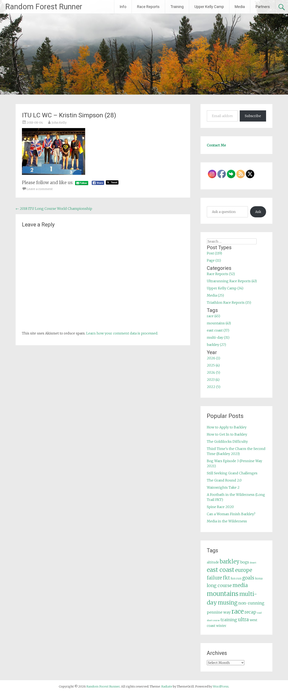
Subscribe (253, 116)
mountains (222, 594)
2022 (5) (213, 387)
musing (227, 602)
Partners (263, 6)
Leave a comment (40, 189)
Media (240, 6)
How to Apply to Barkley (226, 427)
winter (221, 626)
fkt (226, 578)
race (237, 611)
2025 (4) (213, 365)
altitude (213, 562)
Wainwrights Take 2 (223, 487)
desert (253, 562)
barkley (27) (216, 344)
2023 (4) (213, 379)
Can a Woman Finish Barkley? (231, 514)
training (229, 619)
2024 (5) (213, 372)
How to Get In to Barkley (227, 434)
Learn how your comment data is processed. (122, 333)
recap (250, 612)
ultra (243, 619)
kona (258, 578)
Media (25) (215, 295)
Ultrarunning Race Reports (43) (232, 281)
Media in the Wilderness (227, 521)
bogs (244, 562)
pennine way (219, 612)
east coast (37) (218, 330)
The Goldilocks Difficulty (227, 441)
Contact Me (216, 145)
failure (214, 578)
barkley (230, 561)
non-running (251, 603)
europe (243, 570)
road (259, 612)
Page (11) (214, 260)
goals (248, 578)
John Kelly (59, 122)
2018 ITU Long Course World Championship (54, 208)
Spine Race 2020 (220, 507)
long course (219, 585)
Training (177, 6)
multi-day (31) (218, 337)
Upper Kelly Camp (209, 6)
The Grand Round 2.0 (224, 480)
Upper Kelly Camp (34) (225, 288)
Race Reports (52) (221, 274)
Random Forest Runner (43, 6)
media (240, 585)
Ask (258, 212)
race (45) (213, 316)
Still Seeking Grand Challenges (232, 473)
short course (213, 620)
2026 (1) (213, 358)
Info (123, 6)
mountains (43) (219, 323)
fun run (236, 578)
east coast (220, 570)
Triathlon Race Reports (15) (229, 302)
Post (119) (214, 253)
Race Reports (148, 6)
